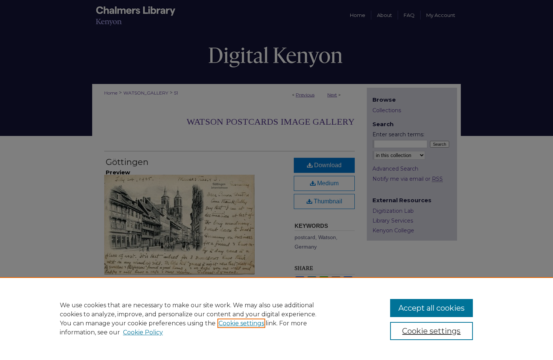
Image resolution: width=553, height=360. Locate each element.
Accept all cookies (431, 308)
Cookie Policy (143, 332)
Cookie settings (241, 323)
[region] (276, 318)
